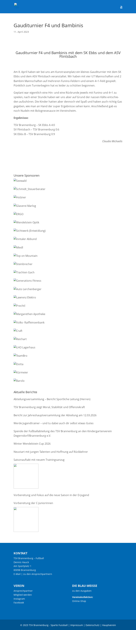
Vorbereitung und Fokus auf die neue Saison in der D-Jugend (51, 495)
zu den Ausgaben (82, 590)
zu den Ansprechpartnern (37, 574)
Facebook (19, 602)
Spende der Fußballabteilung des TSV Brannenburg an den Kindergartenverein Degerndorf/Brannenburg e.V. (63, 433)
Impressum (76, 625)
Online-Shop (79, 601)
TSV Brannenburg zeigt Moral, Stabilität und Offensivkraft (49, 407)
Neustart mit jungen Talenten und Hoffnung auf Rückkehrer (51, 452)
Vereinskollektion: (82, 597)
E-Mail (17, 574)
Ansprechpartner (23, 590)
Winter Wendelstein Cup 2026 (32, 443)
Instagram (19, 598)
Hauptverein (109, 625)
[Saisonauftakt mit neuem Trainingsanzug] (26, 476)
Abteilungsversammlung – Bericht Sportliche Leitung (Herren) (52, 399)
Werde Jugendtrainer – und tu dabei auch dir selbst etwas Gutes (54, 423)
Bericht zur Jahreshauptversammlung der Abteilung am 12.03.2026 (55, 415)
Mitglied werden (23, 594)
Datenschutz (93, 625)
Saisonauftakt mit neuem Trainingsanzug (39, 460)
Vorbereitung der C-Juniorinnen (33, 503)
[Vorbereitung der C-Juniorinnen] (26, 519)
